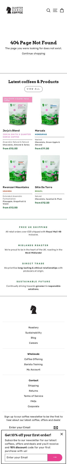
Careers (33, 342)
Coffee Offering (33, 359)
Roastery (33, 327)
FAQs (33, 401)
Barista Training (33, 364)
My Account (33, 369)
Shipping (33, 385)
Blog (33, 337)
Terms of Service (33, 396)
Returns (33, 390)
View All (33, 89)
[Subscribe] (56, 428)
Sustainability (33, 332)
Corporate (33, 406)
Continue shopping (33, 53)
